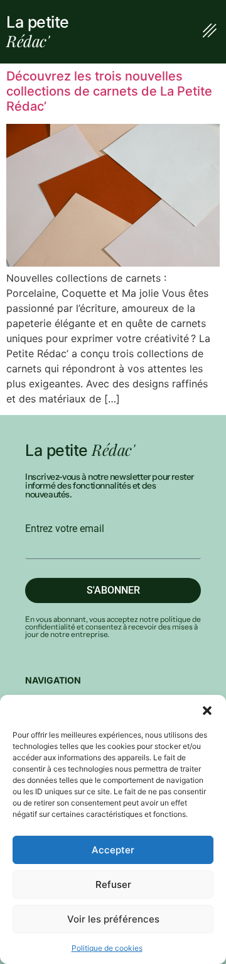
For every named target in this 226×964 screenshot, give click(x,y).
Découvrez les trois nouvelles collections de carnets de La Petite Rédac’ (109, 91)
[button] (207, 710)
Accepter (113, 850)
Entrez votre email (64, 529)
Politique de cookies (107, 948)
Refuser (113, 884)
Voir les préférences (113, 919)
